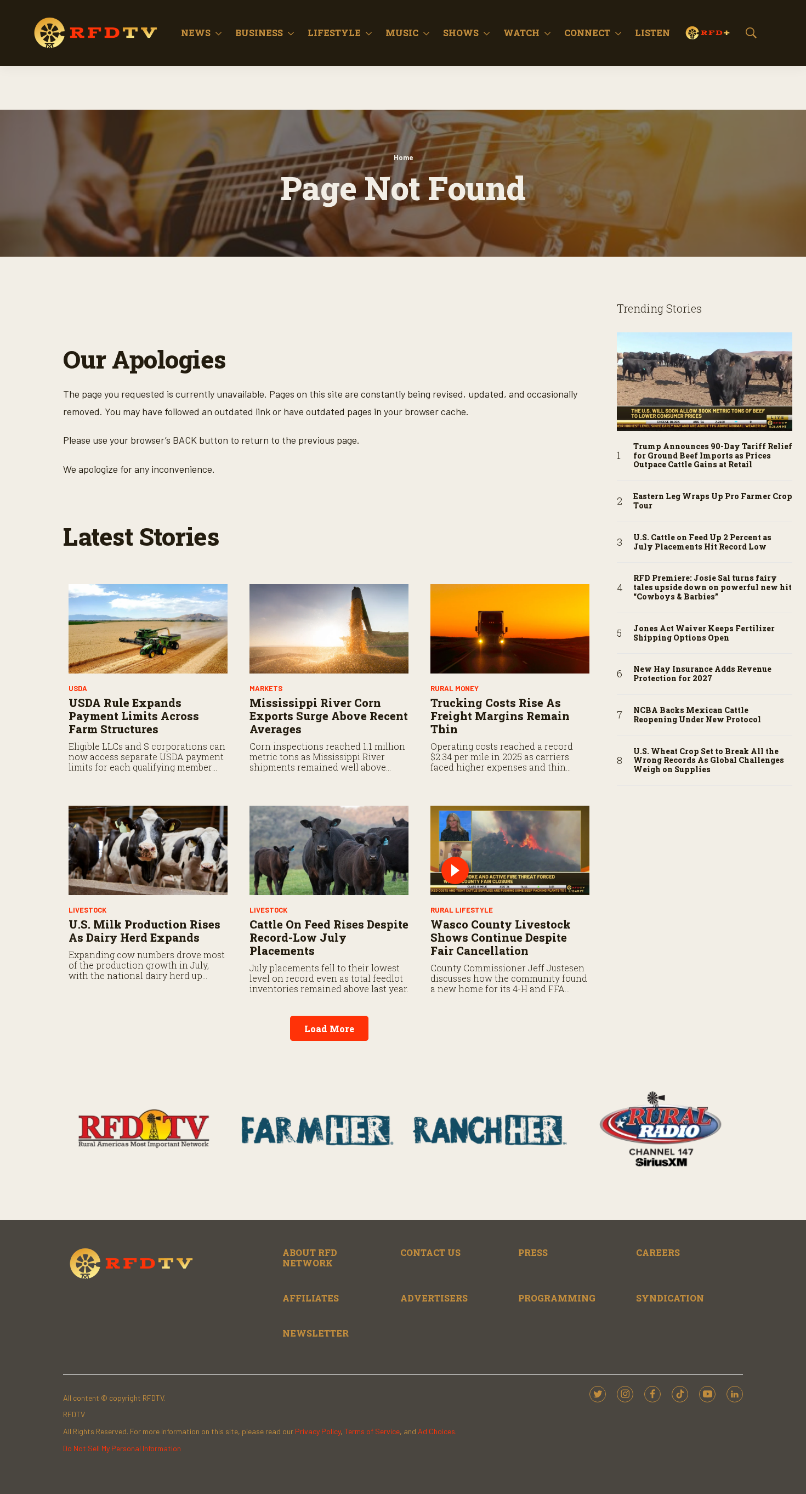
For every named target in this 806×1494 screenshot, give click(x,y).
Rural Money (454, 688)
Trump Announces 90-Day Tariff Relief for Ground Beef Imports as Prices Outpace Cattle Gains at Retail (712, 455)
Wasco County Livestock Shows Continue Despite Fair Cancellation (500, 937)
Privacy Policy (317, 1431)
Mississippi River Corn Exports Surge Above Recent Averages (328, 715)
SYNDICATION (670, 1298)
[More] (218, 33)
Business (259, 32)
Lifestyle (334, 32)
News (196, 32)
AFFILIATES (310, 1298)
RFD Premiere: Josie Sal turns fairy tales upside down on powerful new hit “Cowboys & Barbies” (712, 587)
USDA (78, 688)
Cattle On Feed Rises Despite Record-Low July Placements (328, 937)
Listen (652, 32)
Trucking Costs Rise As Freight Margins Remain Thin (500, 715)
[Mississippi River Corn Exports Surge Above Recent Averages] (328, 629)
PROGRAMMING (556, 1298)
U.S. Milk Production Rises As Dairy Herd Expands (144, 930)
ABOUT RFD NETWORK (309, 1257)
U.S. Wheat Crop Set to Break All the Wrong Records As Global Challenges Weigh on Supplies (708, 760)
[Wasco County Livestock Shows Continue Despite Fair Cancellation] (509, 850)
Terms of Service (372, 1431)
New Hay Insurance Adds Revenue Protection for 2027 (702, 674)
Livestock (87, 910)
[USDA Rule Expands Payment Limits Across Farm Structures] (148, 629)
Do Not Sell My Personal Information (122, 1448)
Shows (461, 32)
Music (401, 32)
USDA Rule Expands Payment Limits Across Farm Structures (134, 715)
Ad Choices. (437, 1431)
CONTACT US (430, 1252)
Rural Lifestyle (461, 910)
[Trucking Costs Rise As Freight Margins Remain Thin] (509, 629)
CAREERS (658, 1252)
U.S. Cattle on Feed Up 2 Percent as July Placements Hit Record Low (702, 542)
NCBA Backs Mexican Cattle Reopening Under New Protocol (697, 715)
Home (403, 157)
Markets (265, 688)
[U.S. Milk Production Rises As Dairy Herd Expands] (148, 850)
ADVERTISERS (434, 1298)
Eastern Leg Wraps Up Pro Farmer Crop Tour (712, 501)
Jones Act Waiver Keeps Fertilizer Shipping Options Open (704, 633)
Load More (329, 1028)
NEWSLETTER (315, 1333)
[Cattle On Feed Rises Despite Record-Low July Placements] (328, 850)
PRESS (533, 1252)
